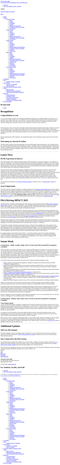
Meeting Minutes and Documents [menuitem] (17, 47)
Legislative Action (10, 457)
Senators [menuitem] (11, 22)
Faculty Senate (9, 391)
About (10, 382)
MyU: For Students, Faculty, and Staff (12, 6)
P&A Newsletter (4, 356)
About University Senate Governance (15, 453)
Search (2, 9)
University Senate (10, 380)
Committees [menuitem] (12, 23)
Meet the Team (9, 451)
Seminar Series (12, 423)
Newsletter (3, 355)
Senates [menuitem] (5, 18)
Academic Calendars (11, 460)
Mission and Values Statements (13, 452)
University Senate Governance (8, 11)
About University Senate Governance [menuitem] (15, 92)
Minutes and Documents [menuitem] (15, 26)
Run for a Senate (10, 447)
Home (5, 107)
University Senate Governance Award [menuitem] (12, 87)
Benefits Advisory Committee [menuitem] (13, 81)
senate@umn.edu (12, 364)
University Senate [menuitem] (10, 19)
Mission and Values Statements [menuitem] (13, 91)
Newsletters (12, 426)
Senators (11, 383)
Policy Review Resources (12, 459)
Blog (2, 352)
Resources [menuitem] (11, 49)
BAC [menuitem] (5, 80)
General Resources (10, 456)
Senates (5, 379)
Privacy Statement (4, 375)
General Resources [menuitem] (10, 95)
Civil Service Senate (11, 428)
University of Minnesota (14, 374)
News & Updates (7, 463)
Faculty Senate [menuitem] (9, 30)
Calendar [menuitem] (11, 24)
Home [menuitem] (5, 16)
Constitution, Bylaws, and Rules (16, 388)
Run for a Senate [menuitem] (10, 85)
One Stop (6, 5)
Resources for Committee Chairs (13, 461)
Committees (12, 384)
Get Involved (12, 390)
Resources (11, 411)
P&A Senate (9, 414)
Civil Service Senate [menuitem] (11, 67)
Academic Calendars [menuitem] (11, 99)
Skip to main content (5, 1)
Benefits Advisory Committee (13, 443)
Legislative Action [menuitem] (10, 96)
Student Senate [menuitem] (9, 40)
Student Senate (9, 402)
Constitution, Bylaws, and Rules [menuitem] (16, 27)
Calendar (11, 386)
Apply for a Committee (11, 445)
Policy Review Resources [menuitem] (12, 97)
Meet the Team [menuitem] (9, 89)
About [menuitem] (10, 20)
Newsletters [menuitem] (12, 64)
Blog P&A (3, 354)
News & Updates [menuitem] (7, 101)
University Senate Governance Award (12, 448)
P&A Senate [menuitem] (9, 52)
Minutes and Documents (15, 387)
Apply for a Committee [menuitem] (11, 84)
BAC (5, 442)
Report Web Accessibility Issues (14, 375)
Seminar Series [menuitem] (12, 61)
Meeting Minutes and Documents (17, 408)
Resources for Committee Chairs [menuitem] (13, 100)
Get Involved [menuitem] (12, 28)
